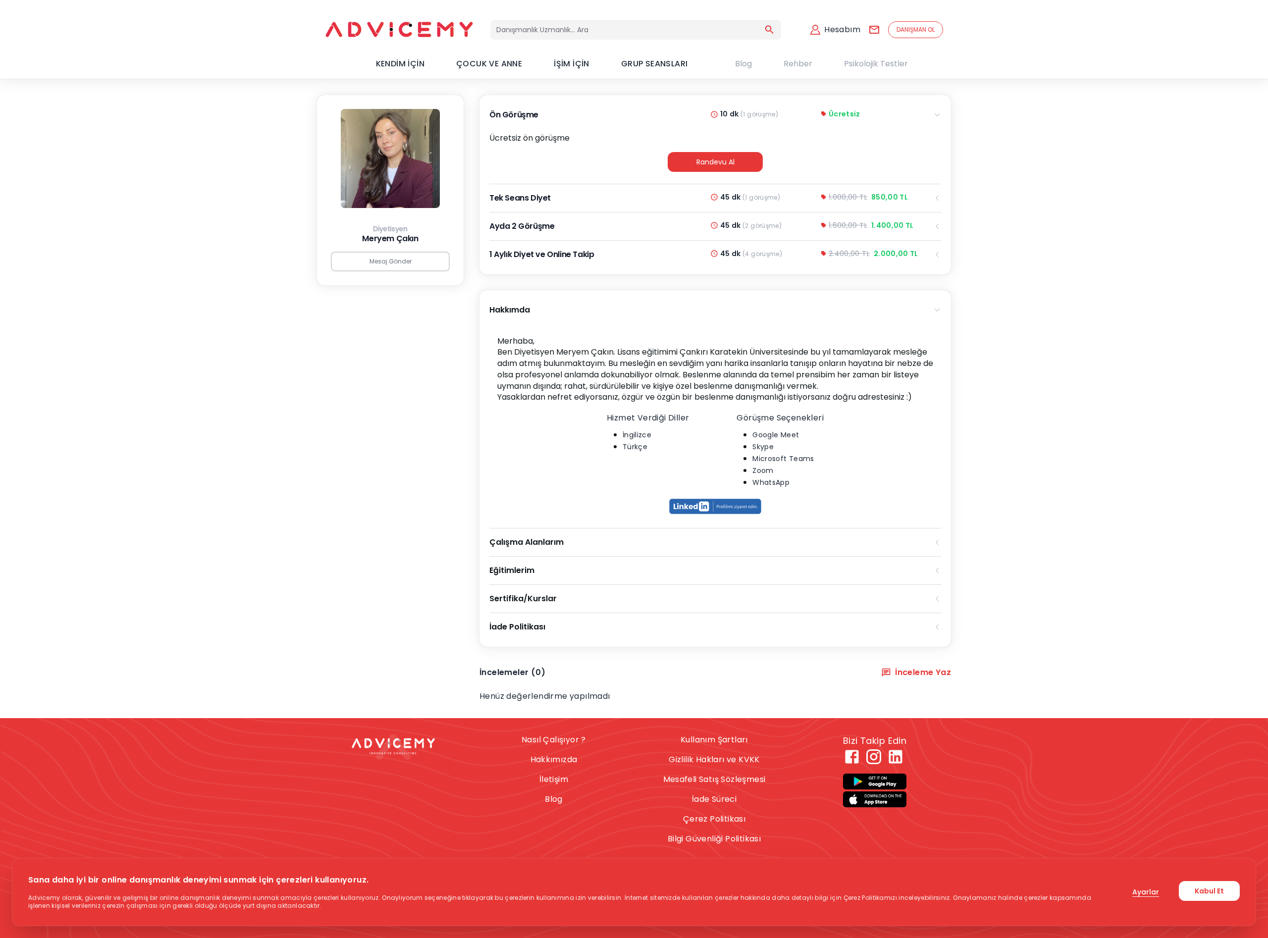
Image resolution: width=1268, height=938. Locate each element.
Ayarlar (1145, 892)
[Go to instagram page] (874, 757)
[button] (715, 506)
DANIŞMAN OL (916, 29)
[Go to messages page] (874, 30)
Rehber (798, 63)
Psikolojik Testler (876, 63)
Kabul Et (1209, 891)
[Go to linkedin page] (895, 757)
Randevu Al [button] (715, 162)
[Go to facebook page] (852, 757)
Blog (743, 63)
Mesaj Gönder (391, 261)
